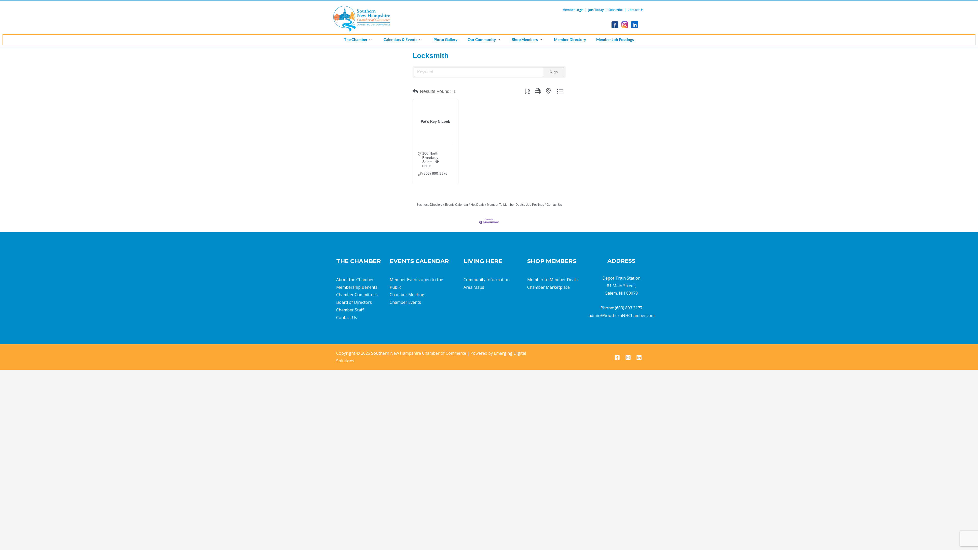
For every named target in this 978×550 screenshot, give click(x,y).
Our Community (482, 39)
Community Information (487, 279)
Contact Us (635, 10)
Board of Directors (354, 302)
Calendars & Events (400, 39)
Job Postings (535, 205)
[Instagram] (628, 357)
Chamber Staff (350, 310)
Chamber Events (405, 302)
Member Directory (570, 39)
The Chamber (356, 39)
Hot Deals (477, 205)
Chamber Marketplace (548, 287)
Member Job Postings (615, 39)
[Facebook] (617, 357)
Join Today (596, 10)
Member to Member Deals (552, 279)
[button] (415, 91)
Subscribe (615, 10)
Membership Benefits (356, 287)
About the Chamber (355, 279)
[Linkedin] (639, 357)
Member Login (573, 10)
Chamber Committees (357, 294)
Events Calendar (456, 205)
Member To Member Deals (505, 205)
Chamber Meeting (407, 294)
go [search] (556, 72)
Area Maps (474, 287)
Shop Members (525, 39)
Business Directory (429, 205)
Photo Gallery (445, 39)
